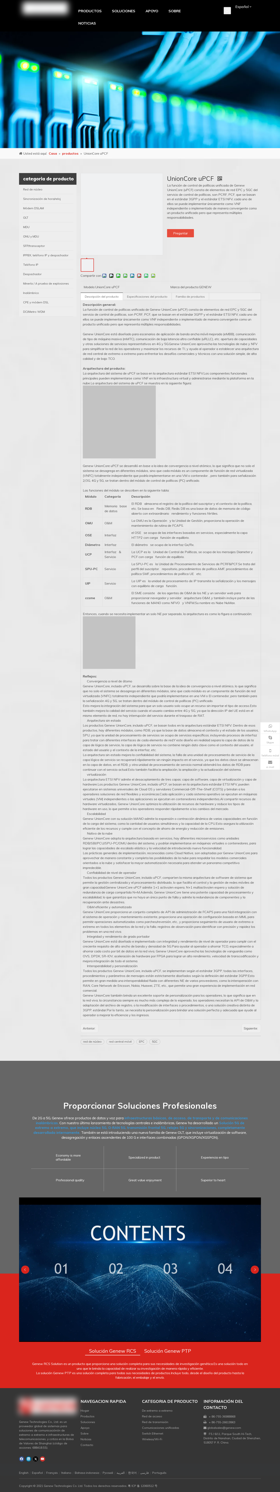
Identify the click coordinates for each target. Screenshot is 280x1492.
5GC (155, 1041)
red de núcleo (92, 1041)
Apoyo (85, 1428)
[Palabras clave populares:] (227, 10)
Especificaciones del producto (147, 296)
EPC (142, 1041)
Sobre (85, 1433)
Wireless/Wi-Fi (152, 1439)
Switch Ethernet (152, 1433)
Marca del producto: (184, 287)
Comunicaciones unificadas (160, 1428)
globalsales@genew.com (224, 1428)
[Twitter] (35, 1459)
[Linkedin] (28, 1459)
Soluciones (88, 1422)
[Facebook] (21, 1459)
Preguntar (180, 233)
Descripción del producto (102, 296)
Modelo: (89, 287)
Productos (87, 1416)
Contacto (87, 1445)
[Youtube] (42, 1459)
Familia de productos (190, 296)
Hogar (85, 1410)
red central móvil (120, 1041)
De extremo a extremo (157, 1410)
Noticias (86, 1439)
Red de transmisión (155, 1422)
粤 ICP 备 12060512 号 (142, 1486)
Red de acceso (152, 1416)
